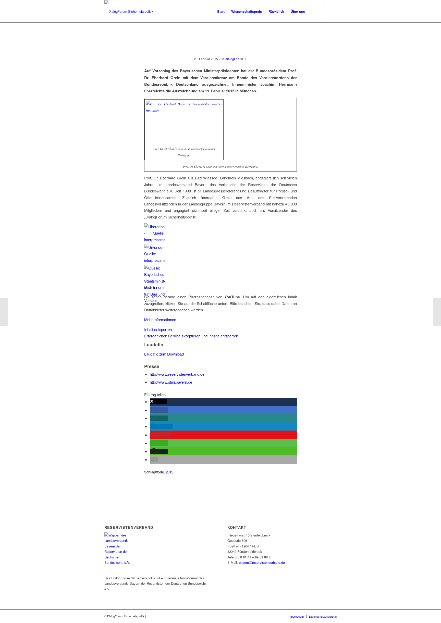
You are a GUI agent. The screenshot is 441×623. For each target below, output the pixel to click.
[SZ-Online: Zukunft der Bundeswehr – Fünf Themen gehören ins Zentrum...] (4, 312)
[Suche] (313, 11)
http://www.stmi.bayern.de (171, 382)
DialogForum (234, 59)
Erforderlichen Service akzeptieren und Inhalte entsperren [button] (191, 335)
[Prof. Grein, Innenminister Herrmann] (220, 47)
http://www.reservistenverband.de (177, 374)
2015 (169, 472)
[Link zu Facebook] (333, 11)
